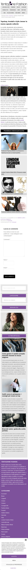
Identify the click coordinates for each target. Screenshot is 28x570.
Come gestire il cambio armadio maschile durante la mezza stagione (13, 355)
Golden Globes (5, 512)
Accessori (4, 493)
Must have (4, 527)
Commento (7, 239)
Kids (2, 517)
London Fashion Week (7, 520)
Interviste (3, 515)
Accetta (14, 556)
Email (5, 267)
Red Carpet (4, 531)
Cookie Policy (13, 568)
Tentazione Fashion (14, 3)
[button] (26, 540)
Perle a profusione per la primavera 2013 (12, 193)
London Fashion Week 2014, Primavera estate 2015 (13, 173)
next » (7, 85)
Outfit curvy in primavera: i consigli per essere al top (11, 395)
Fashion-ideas (5, 508)
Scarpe (3, 534)
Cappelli (3, 498)
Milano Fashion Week (7, 524)
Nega (14, 560)
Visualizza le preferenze (14, 564)
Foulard (3, 510)
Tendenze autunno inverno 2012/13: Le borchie (13, 212)
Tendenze (9, 220)
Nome (6, 259)
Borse (2, 496)
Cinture (3, 501)
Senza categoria (5, 536)
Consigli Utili (4, 505)
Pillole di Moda (5, 529)
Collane (3, 503)
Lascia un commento (6, 219)
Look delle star (5, 522)
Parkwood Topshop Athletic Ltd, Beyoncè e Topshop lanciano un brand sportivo (12, 151)
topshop (14, 222)
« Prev (2, 85)
